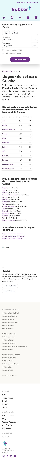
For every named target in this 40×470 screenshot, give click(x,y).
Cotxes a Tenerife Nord (10, 313)
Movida (4, 125)
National (4, 147)
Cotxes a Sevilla (8, 325)
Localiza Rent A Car (8, 129)
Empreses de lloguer (9, 375)
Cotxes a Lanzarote (9, 358)
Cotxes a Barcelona (9, 334)
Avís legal (5, 452)
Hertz (4, 188)
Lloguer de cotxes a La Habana (13, 236)
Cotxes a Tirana (7, 340)
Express (5, 197)
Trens (4, 407)
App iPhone (6, 428)
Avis (3, 121)
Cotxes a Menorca (8, 343)
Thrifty (4, 204)
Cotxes (5, 404)
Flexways (5, 155)
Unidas (4, 134)
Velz (3, 151)
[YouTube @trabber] (15, 457)
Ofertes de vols (8, 398)
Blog (4, 419)
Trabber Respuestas (10, 422)
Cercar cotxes (20, 59)
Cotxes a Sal (6, 367)
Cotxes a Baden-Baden (10, 364)
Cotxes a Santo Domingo (11, 355)
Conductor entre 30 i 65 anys (13, 53)
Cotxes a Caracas (8, 337)
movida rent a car (7, 164)
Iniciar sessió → (32, 2)
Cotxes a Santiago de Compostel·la (14, 346)
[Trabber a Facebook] (7, 457)
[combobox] (20, 32)
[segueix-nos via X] (10, 457)
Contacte (6, 437)
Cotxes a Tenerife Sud (10, 322)
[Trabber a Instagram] (3, 457)
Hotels (4, 401)
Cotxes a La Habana (9, 316)
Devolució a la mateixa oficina (13, 50)
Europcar (5, 160)
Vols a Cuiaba (9, 291)
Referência (6, 202)
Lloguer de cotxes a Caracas (12, 238)
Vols (4, 395)
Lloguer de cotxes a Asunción (12, 234)
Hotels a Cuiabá (10, 286)
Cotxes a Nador (7, 370)
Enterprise (5, 142)
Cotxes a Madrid (8, 319)
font (3, 267)
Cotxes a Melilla (7, 361)
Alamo (4, 138)
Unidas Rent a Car (8, 168)
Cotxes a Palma (7, 328)
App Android (7, 425)
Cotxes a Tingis (7, 349)
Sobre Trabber (8, 416)
